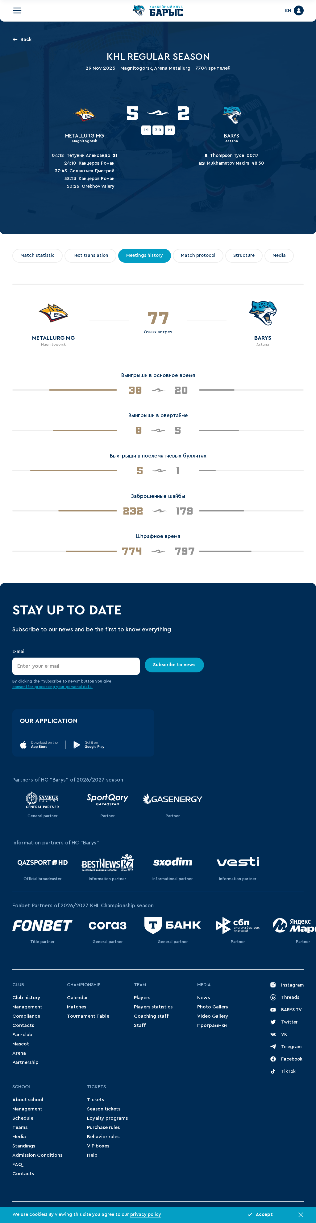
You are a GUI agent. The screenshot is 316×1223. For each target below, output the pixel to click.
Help (92, 1155)
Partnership (25, 1062)
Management (27, 1006)
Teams (19, 1127)
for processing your (46, 687)
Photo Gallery (213, 1006)
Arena (19, 1053)
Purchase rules (103, 1127)
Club (18, 985)
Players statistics (153, 1006)
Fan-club (22, 1034)
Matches (76, 1006)
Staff (140, 1025)
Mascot (20, 1043)
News (203, 997)
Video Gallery (212, 1016)
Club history (26, 997)
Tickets (96, 1087)
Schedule (22, 1118)
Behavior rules (103, 1136)
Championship (84, 985)
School (21, 1087)
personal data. (79, 687)
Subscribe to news (174, 665)
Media (204, 985)
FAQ (17, 1164)
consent (19, 687)
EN (288, 10)
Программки (212, 1025)
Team (140, 985)
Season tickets (103, 1108)
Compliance (26, 1016)
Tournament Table (88, 1016)
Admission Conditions (37, 1155)
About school (27, 1099)
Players (142, 997)
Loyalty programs (107, 1118)
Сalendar (77, 997)
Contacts (23, 1025)
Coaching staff (151, 1016)
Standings (23, 1145)
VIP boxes (98, 1145)
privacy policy (145, 1214)
